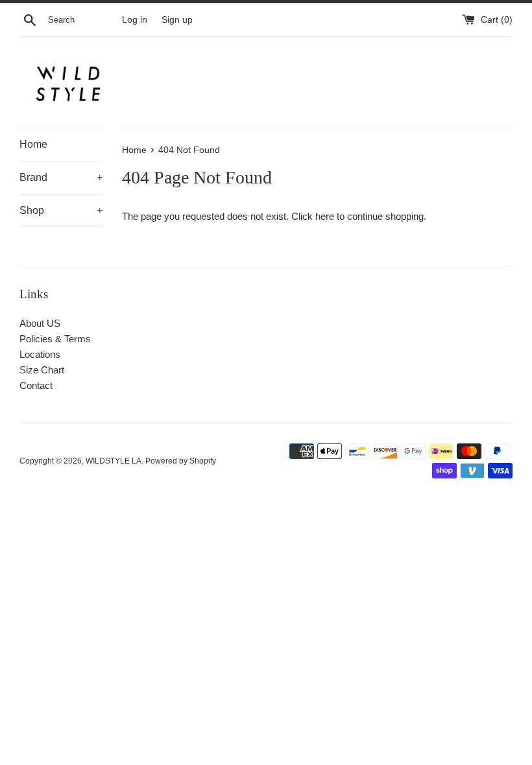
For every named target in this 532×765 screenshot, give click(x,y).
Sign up (177, 20)
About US (39, 323)
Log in (134, 20)
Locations (39, 354)
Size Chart (41, 369)
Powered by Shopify (180, 460)
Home (33, 144)
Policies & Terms (55, 338)
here (324, 216)
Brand (61, 177)
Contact (36, 385)
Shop (61, 210)
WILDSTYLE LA (113, 460)
